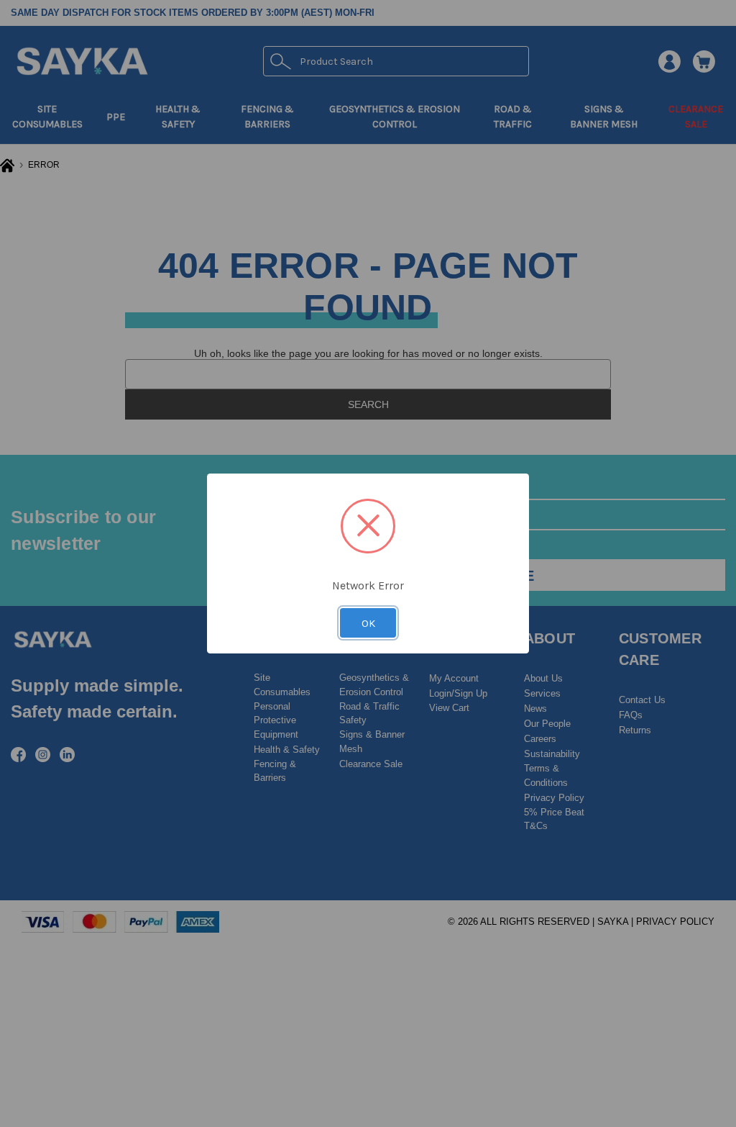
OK (368, 623)
